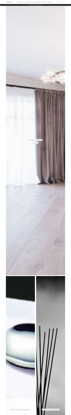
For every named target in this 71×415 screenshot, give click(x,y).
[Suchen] (61, 2)
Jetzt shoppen (35, 142)
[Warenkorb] (64, 2)
